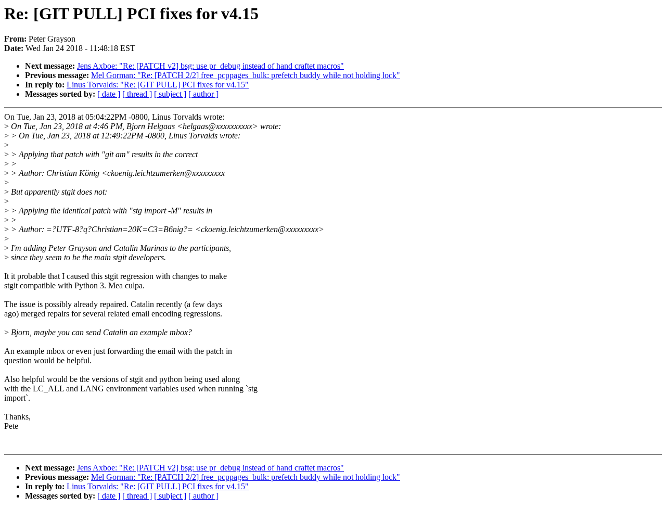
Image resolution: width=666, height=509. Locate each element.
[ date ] (108, 94)
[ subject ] (170, 94)
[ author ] (203, 94)
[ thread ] (137, 94)
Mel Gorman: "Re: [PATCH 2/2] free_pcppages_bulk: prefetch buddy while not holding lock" (245, 75)
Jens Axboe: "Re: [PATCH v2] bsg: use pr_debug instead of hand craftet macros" (210, 65)
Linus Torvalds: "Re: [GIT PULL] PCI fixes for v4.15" (158, 84)
